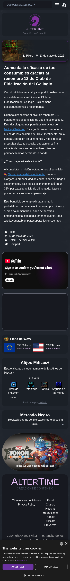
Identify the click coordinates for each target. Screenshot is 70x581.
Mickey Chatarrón (14, 129)
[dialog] (35, 560)
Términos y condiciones (26, 500)
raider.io (43, 402)
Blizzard (50, 520)
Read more (22, 560)
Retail (50, 500)
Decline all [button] (51, 566)
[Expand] (63, 424)
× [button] (66, 543)
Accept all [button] (18, 566)
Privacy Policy (26, 504)
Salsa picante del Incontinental (26, 174)
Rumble (50, 516)
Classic (50, 504)
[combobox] (61, 544)
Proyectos (50, 525)
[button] (35, 575)
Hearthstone (50, 512)
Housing (50, 508)
